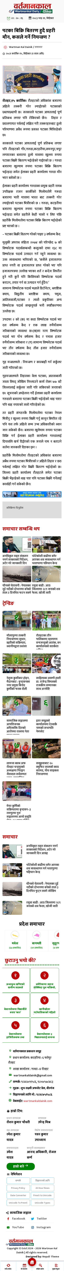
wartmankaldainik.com (38, 1101)
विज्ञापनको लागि (42, 1181)
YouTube (18, 1227)
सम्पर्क (18, 1181)
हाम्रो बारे (19, 1166)
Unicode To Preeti (18, 1203)
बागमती (37, 945)
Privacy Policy (18, 1188)
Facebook (18, 1218)
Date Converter (18, 1195)
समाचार (38, 47)
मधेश (15, 945)
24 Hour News (42, 1188)
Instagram (44, 1227)
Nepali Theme (50, 1256)
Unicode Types (42, 1203)
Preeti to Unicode (42, 1195)
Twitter (42, 1218)
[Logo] (32, 13)
